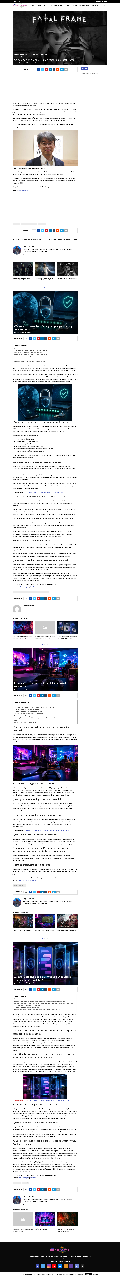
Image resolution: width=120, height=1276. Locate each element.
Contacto (95, 5)
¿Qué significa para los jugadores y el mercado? (28, 711)
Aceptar (88, 1274)
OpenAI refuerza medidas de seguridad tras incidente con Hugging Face (45, 637)
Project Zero (41, 224)
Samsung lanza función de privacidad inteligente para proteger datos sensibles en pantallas (41, 1001)
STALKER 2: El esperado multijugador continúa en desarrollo (22, 931)
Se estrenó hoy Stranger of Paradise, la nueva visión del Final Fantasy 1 (22, 279)
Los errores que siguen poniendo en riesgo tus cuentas (30, 355)
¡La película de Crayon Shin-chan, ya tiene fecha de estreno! (28, 240)
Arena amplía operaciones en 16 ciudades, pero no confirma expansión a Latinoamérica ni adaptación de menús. (45, 719)
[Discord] (105, 1)
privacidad (35, 592)
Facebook (33, 587)
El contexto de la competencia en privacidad (27, 1005)
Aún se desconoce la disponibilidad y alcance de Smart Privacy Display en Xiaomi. (38, 1010)
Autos (75, 5)
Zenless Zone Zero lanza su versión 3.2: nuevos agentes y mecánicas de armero (67, 931)
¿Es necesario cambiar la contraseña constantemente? (30, 361)
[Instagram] (49, 1266)
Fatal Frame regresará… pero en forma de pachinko (67, 279)
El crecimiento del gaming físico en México (26, 709)
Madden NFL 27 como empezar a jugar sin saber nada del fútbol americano (44, 931)
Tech (67, 5)
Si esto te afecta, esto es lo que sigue (25, 722)
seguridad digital (44, 592)
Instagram (26, 587)
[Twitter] (43, 1266)
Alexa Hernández (20, 332)
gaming (15, 885)
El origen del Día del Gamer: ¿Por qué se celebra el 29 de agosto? (45, 1229)
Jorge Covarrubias (20, 62)
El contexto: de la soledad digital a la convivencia (28, 714)
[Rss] (66, 1266)
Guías (32, 5)
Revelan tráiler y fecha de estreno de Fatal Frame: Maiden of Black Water (44, 279)
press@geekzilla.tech (64, 1261)
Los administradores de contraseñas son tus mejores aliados (32, 357)
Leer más (95, 1274)
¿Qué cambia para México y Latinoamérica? (26, 716)
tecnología (25, 1182)
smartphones (16, 1182)
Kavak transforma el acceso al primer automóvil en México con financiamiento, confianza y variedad (23, 1229)
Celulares (17, 973)
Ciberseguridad (17, 592)
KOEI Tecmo (33, 224)
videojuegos (22, 885)
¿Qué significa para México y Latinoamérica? (27, 1007)
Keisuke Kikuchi (25, 224)
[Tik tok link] (106, 1)
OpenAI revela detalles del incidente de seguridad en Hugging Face (22, 637)
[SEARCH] (105, 73)
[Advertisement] (45, 88)
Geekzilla (16, 54)
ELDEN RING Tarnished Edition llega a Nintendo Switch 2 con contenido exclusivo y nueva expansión (66, 1229)
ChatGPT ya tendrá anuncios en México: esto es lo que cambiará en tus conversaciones (67, 638)
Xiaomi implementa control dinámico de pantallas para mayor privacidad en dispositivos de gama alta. (44, 1003)
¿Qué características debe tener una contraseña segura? (30, 350)
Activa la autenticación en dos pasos (24, 359)
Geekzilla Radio (84, 5)
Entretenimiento (56, 5)
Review (39, 5)
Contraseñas (26, 592)
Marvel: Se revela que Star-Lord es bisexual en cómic (63, 240)
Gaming (45, 5)
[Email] (60, 1266)
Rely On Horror (23, 191)
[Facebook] (37, 1266)
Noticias (21, 56)
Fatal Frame (16, 224)
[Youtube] (54, 1266)
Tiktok (20, 587)
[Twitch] (71, 1266)
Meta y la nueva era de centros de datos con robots (46, 492)
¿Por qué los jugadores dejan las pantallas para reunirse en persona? (34, 707)
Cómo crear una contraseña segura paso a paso (28, 352)
